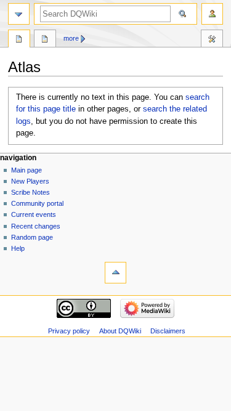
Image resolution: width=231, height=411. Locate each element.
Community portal (37, 203)
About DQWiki (120, 331)
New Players (30, 181)
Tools (211, 40)
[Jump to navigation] (19, 14)
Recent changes (35, 226)
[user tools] (212, 14)
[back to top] (115, 272)
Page (19, 40)
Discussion (44, 40)
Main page (26, 170)
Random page (32, 237)
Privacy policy (69, 331)
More (71, 38)
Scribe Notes (30, 192)
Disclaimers (167, 331)
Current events (33, 214)
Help (18, 248)
